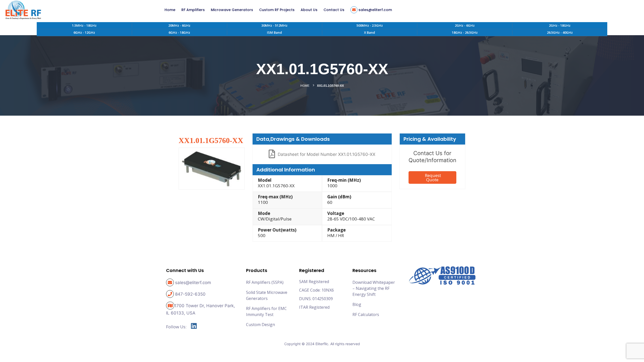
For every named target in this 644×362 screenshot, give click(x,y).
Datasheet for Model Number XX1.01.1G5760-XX (326, 154)
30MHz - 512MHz (274, 25)
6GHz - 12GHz (84, 32)
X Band (369, 32)
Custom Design (260, 324)
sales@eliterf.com (193, 282)
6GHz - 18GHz (179, 32)
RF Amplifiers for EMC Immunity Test (266, 311)
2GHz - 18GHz (560, 25)
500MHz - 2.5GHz (369, 25)
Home (304, 85)
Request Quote (433, 177)
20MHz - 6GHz (179, 25)
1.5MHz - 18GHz (84, 25)
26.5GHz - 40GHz (560, 32)
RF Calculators (365, 314)
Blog (356, 304)
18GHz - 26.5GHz (465, 32)
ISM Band (274, 32)
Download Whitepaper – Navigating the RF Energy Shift (373, 288)
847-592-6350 (190, 294)
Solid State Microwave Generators (266, 295)
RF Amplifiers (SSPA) (265, 282)
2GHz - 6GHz (465, 25)
